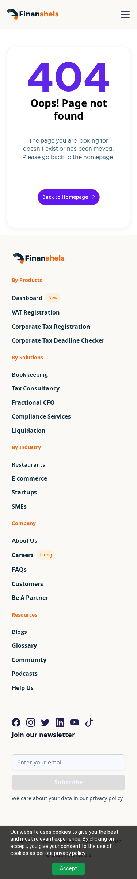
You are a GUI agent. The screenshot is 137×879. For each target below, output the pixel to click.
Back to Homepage (68, 197)
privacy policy (106, 798)
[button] (124, 14)
